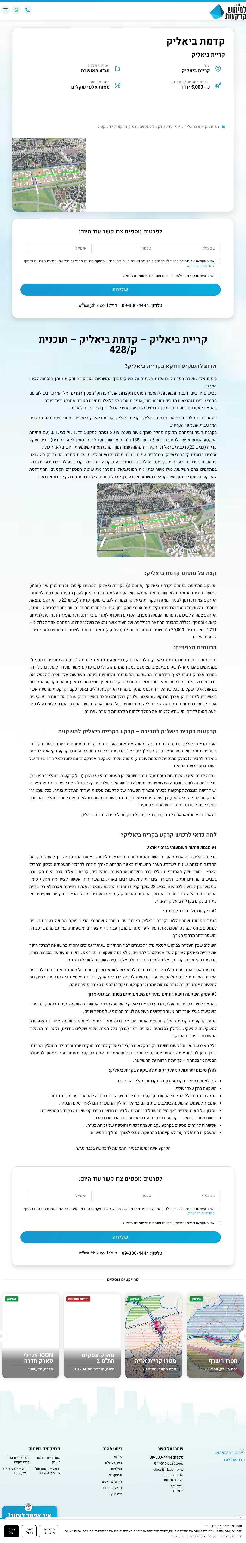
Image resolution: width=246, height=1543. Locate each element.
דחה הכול (29, 1531)
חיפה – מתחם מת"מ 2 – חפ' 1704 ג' (46, 1471)
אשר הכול (12, 1531)
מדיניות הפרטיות (182, 1536)
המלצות (116, 1469)
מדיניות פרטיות (172, 1474)
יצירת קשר (114, 1494)
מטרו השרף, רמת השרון (48, 1460)
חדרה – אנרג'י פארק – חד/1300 (16, 1471)
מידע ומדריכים (112, 1481)
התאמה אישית (49, 1531)
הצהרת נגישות (173, 1480)
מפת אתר (176, 1485)
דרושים (178, 1490)
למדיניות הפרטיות (201, 265)
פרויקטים (115, 1475)
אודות (118, 1456)
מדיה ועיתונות (112, 1487)
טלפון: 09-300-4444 (142, 305)
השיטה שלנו (113, 1462)
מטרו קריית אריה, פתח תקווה (18, 1460)
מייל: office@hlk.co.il (98, 305)
